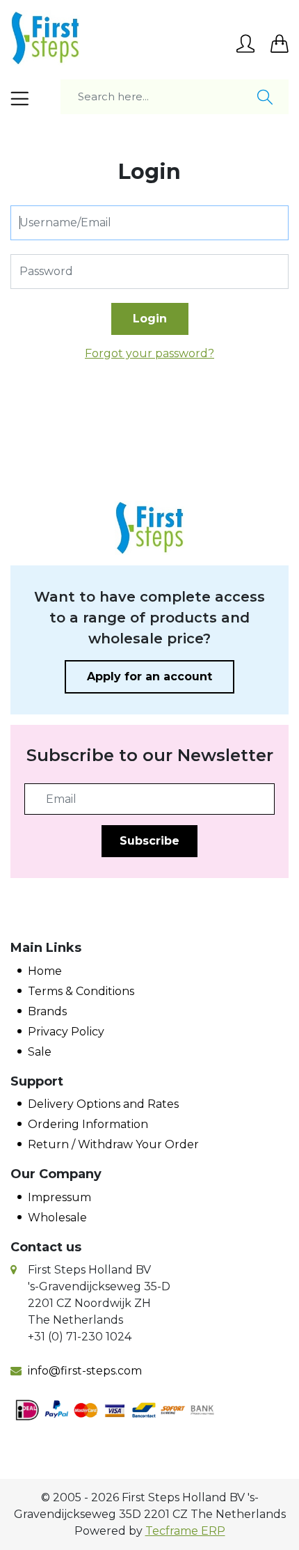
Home (45, 971)
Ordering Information (88, 1124)
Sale (39, 1051)
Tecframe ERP (185, 1530)
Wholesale (57, 1217)
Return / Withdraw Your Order (113, 1144)
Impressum (59, 1197)
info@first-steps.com (85, 1370)
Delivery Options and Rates (103, 1104)
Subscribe (149, 840)
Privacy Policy (66, 1031)
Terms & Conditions (81, 991)
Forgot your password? (149, 353)
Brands (47, 1011)
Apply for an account (149, 676)
